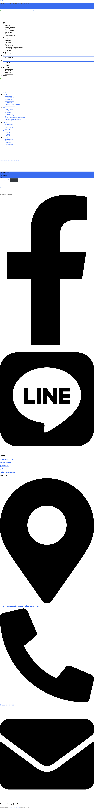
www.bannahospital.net (14, 807)
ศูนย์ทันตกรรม (8, 42)
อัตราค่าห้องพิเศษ (8, 40)
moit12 (7, 177)
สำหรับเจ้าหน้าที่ (6, 67)
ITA (3, 60)
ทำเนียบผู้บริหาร (8, 25)
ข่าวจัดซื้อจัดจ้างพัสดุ (9, 54)
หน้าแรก (4, 22)
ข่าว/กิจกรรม (5, 52)
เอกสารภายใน (8, 72)
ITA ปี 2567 (7, 65)
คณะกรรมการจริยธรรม (10, 35)
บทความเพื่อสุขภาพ (9, 57)
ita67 (4, 177)
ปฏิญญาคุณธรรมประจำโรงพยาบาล (12, 34)
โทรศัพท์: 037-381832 (7, 705)
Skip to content (3, 1)
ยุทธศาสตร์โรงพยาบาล (9, 29)
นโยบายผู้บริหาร (8, 32)
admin (4, 174)
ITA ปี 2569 (7, 62)
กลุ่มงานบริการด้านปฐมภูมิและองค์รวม (13, 49)
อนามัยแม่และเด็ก (8, 50)
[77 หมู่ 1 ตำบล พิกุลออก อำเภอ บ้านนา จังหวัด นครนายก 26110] (47, 603)
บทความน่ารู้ (7, 59)
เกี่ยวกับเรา (5, 24)
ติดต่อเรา (5, 75)
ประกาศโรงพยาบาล (9, 69)
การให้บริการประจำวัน (9, 39)
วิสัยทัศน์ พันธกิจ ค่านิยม (10, 27)
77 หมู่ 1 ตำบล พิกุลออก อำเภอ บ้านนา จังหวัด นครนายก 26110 (19, 606)
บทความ (4, 55)
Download (13, 180)
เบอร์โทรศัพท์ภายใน (9, 74)
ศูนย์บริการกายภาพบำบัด (10, 45)
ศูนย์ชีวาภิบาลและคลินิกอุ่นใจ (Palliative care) (14, 47)
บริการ (4, 37)
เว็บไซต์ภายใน (8, 70)
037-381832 (5, 5)
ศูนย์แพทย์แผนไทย (9, 44)
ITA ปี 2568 (7, 64)
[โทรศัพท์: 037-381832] (47, 702)
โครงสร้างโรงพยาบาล (9, 30)
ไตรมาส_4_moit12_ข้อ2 (5, 180)
